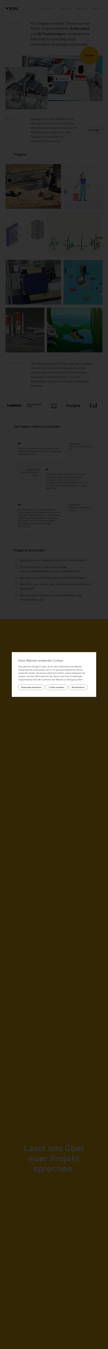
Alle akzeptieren (78, 687)
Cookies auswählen (56, 687)
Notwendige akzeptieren (31, 687)
